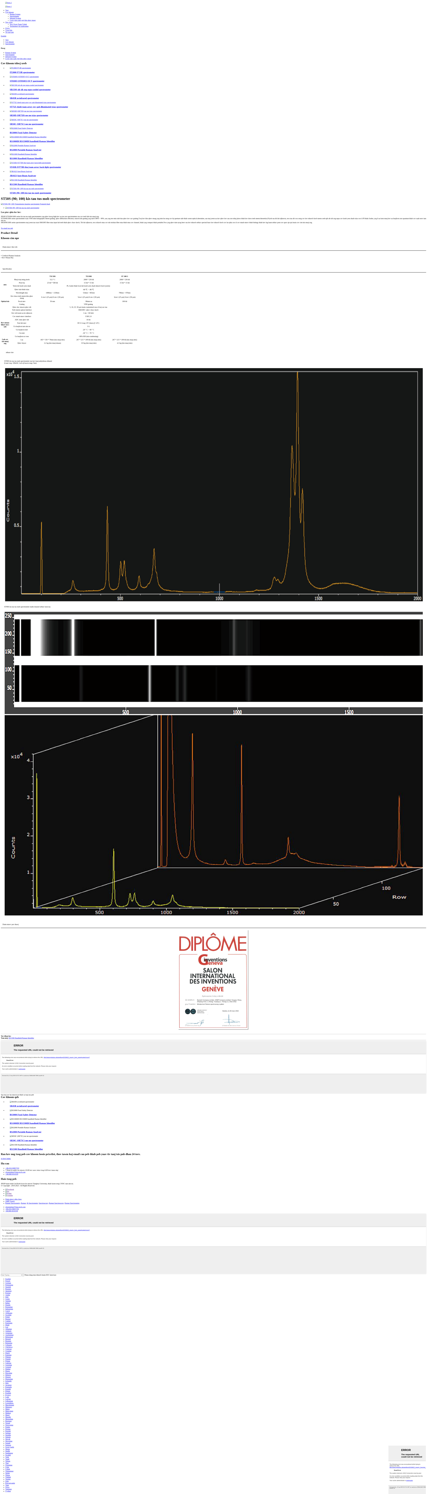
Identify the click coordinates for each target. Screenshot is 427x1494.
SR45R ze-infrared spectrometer (24, 98)
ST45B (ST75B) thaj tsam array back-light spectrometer (35, 167)
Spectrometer (14, 16)
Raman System (15, 14)
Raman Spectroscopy (56, 1203)
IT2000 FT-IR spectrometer (22, 72)
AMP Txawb (10, 1201)
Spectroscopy (43, 1203)
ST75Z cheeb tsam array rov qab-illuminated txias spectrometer (39, 107)
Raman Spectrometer (72, 1203)
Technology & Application (19, 26)
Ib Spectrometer (32, 1203)
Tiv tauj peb (9, 32)
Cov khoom (9, 12)
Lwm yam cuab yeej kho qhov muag (23, 20)
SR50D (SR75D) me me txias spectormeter (29, 115)
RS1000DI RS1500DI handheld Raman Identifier (32, 141)
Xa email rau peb (7, 228)
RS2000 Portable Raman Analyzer (25, 150)
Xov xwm (8, 22)
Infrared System (15, 18)
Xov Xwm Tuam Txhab (18, 24)
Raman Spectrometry (12, 1203)
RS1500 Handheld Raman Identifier (26, 184)
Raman (23, 1203)
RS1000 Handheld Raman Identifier (26, 158)
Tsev (7, 10)
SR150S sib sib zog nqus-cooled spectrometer (30, 89)
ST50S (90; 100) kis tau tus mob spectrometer (30, 193)
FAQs (7, 28)
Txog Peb (8, 30)
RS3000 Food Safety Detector (23, 132)
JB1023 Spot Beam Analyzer (23, 176)
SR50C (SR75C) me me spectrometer (26, 124)
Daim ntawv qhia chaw (13, 1199)
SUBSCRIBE (6, 1159)
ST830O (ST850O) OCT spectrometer (27, 81)
